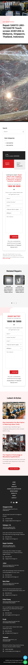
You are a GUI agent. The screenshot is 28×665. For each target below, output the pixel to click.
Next (25, 83)
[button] (24, 2)
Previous (2, 83)
